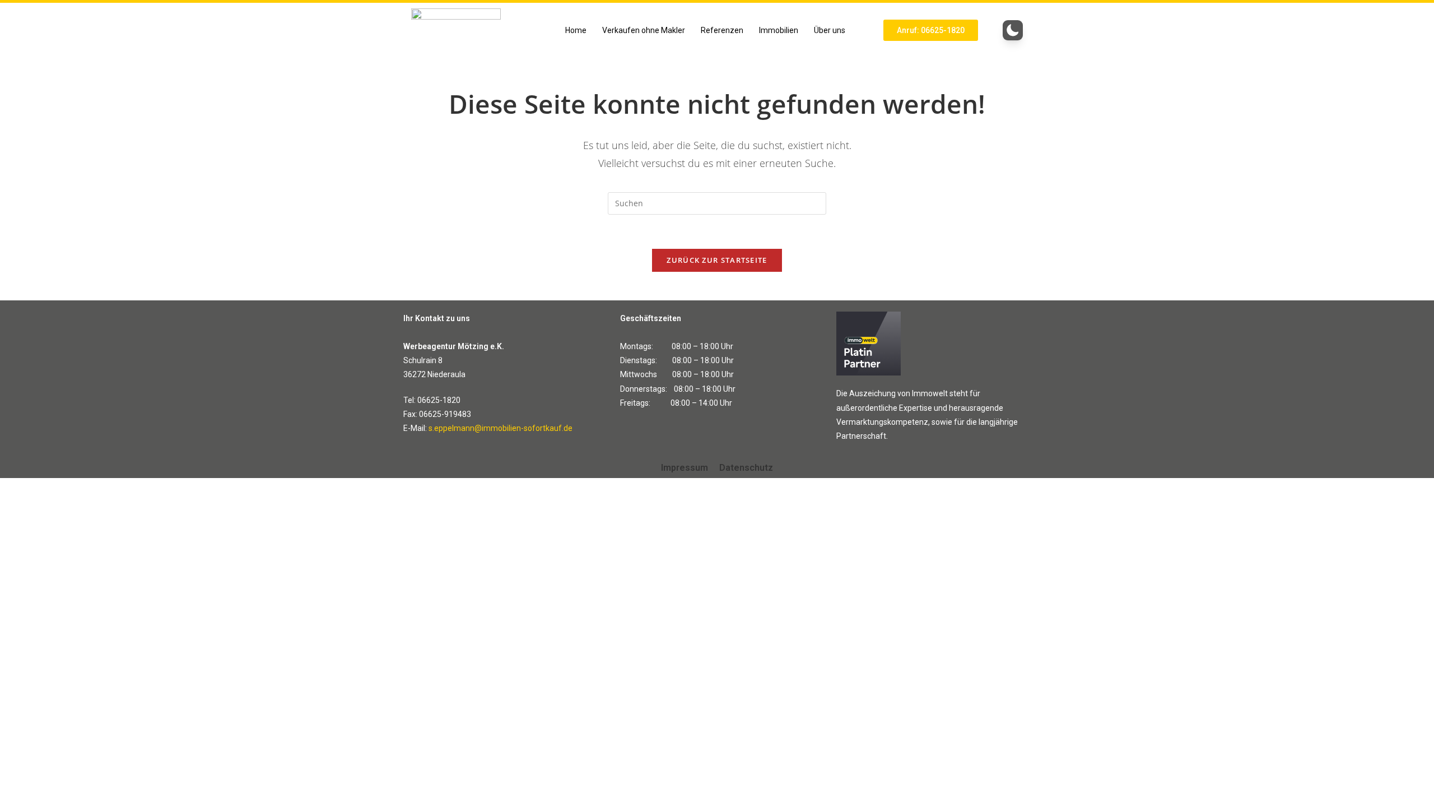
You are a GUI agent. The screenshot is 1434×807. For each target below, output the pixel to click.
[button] (832, 30)
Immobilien (778, 30)
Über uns (829, 30)
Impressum (684, 467)
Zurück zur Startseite (717, 260)
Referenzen (722, 30)
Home (575, 30)
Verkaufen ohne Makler (643, 30)
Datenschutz (746, 467)
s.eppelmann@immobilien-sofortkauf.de (500, 428)
